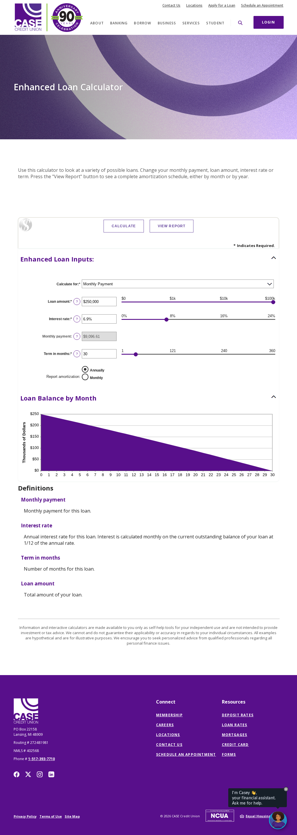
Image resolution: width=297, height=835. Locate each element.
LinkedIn (51, 774)
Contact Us (171, 5)
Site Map (72, 816)
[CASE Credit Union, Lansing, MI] (48, 17)
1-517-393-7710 (41, 758)
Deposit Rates (238, 715)
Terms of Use (50, 816)
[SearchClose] (240, 22)
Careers (165, 724)
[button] (148, 259)
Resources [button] (233, 702)
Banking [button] (119, 23)
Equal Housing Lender (264, 816)
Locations (194, 5)
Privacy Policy (25, 816)
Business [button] (167, 23)
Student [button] (215, 23)
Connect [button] (165, 702)
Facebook (16, 774)
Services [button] (191, 23)
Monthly (96, 378)
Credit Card (235, 744)
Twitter (28, 774)
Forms (229, 754)
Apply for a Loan (221, 5)
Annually (97, 370)
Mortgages (234, 734)
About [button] (97, 23)
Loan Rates (234, 724)
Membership (169, 715)
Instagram (40, 774)
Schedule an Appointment (262, 5)
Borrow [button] (142, 23)
